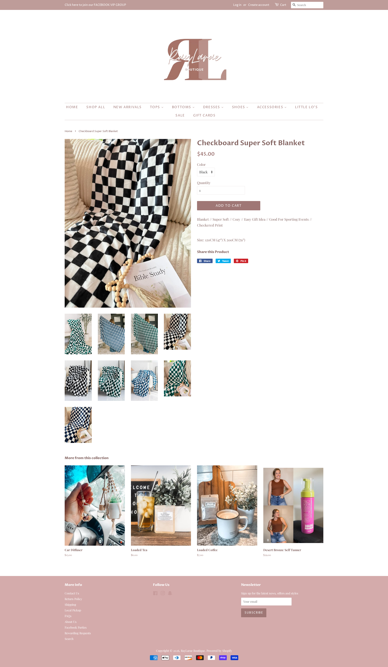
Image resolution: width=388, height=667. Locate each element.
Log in (237, 5)
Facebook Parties (75, 627)
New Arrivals (127, 107)
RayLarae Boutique (193, 651)
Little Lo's (306, 107)
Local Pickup (73, 610)
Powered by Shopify (219, 651)
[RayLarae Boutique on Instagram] (162, 594)
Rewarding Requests (78, 633)
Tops (155, 107)
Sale (180, 115)
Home (72, 107)
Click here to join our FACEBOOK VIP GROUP (95, 5)
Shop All (95, 107)
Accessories (270, 107)
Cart (283, 5)
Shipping (70, 604)
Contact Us (72, 593)
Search (69, 639)
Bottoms (182, 107)
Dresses (212, 107)
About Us (70, 622)
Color (201, 164)
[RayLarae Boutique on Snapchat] (170, 594)
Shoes (239, 107)
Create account (258, 5)
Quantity (204, 182)
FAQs (68, 616)
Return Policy (73, 599)
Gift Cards (204, 115)
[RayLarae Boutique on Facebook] (155, 594)
